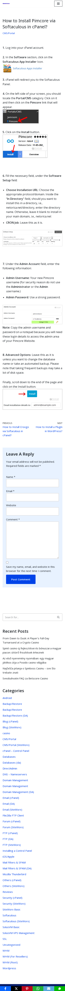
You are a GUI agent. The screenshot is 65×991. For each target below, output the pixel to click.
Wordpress (9, 968)
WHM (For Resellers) (15, 956)
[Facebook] (5, 988)
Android (7, 698)
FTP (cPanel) (10, 833)
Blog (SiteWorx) (12, 727)
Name (10, 477)
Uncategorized (11, 944)
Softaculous (9, 915)
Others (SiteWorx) (13, 886)
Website (11, 505)
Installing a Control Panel (17, 850)
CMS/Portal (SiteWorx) (16, 745)
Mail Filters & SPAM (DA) (17, 868)
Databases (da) (12, 762)
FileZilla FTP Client (13, 815)
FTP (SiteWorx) (12, 845)
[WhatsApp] (38, 988)
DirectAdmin (10, 768)
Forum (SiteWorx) (13, 827)
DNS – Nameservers (15, 774)
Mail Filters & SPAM (14, 862)
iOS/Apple (8, 856)
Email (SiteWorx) (12, 809)
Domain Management (15, 780)
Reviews (8, 892)
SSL (5, 939)
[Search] (58, 617)
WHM (6, 950)
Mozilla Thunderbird (14, 874)
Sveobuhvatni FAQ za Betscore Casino (25, 678)
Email (10, 491)
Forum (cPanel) (11, 821)
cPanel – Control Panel (16, 750)
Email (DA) (9, 803)
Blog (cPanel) (10, 721)
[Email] (48, 988)
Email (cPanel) (11, 798)
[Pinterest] (27, 988)
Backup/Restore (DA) (15, 715)
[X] (16, 988)
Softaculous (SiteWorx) (16, 921)
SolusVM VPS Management (18, 933)
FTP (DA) (8, 839)
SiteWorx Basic (11, 909)
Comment (13, 519)
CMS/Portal (9, 33)
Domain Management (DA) (18, 792)
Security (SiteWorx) (14, 903)
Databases (9, 756)
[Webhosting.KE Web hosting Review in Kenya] (7, 3)
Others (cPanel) (12, 880)
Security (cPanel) (12, 897)
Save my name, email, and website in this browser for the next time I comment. (30, 569)
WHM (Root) (10, 962)
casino (6, 733)
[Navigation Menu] (58, 4)
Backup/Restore (12, 703)
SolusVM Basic (11, 927)
